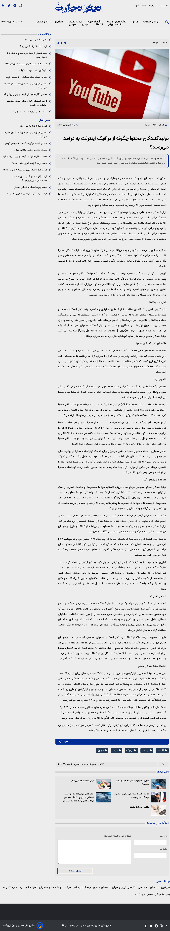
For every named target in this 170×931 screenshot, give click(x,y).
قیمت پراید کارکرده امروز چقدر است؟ (29, 163)
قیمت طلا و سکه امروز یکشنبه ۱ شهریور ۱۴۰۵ (26, 64)
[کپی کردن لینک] (163, 765)
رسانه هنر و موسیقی (50, 887)
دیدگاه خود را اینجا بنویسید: (117, 836)
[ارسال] (149, 125)
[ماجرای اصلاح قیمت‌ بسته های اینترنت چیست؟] (158, 784)
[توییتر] (9, 10)
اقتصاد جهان (94, 22)
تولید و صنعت (151, 22)
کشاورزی (59, 22)
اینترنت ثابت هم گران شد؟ (82, 781)
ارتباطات (98, 25)
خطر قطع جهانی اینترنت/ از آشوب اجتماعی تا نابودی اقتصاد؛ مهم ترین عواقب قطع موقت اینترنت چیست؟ (78, 797)
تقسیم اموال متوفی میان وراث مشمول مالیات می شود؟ (25, 86)
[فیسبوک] (146, 926)
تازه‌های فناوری (101, 887)
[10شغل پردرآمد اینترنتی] (158, 810)
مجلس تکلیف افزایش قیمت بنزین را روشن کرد (25, 94)
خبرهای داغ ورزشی (148, 887)
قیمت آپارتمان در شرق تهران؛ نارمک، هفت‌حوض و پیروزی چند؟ (29, 179)
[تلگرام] (14, 10)
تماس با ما (164, 5)
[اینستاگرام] (20, 10)
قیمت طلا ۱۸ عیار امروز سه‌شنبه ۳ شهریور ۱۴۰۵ (25, 170)
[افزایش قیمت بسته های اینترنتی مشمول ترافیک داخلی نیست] (158, 797)
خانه (143, 5)
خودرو (85, 25)
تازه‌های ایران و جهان (123, 887)
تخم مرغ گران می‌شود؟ (36, 40)
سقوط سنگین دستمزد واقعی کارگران (30, 150)
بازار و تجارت (76, 22)
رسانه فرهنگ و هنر (11, 887)
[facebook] (61, 43)
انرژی (135, 22)
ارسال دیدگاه (75, 871)
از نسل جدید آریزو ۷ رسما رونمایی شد (29, 112)
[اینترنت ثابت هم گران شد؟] (103, 784)
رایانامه (163, 849)
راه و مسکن (42, 22)
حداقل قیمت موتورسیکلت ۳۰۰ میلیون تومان (26, 77)
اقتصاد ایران (115, 25)
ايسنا (59, 741)
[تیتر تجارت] (78, 9)
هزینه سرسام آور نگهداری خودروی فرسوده (27, 194)
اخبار (137, 5)
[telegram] (58, 43)
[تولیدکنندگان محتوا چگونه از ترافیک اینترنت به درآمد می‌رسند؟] (112, 84)
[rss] (3, 10)
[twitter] (65, 43)
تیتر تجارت (72, 925)
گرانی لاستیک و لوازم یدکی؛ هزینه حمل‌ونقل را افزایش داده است (25, 103)
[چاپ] (145, 125)
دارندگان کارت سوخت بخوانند (32, 71)
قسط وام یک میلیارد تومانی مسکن (30, 187)
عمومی (73, 25)
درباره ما (152, 5)
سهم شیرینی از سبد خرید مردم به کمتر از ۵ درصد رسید (27, 55)
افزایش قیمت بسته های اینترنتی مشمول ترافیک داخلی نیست (131, 795)
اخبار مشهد (31, 887)
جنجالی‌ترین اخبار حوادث (77, 887)
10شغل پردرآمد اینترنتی (139, 807)
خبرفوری (165, 887)
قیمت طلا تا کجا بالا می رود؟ (33, 47)
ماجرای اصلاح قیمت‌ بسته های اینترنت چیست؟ (132, 782)
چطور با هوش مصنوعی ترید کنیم (152, 894)
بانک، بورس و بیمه (117, 22)
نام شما (163, 836)
